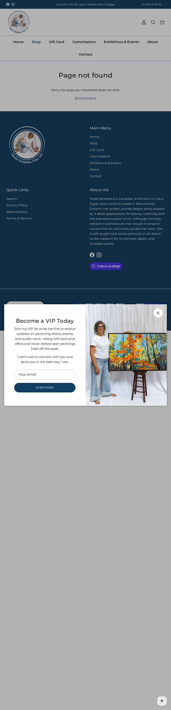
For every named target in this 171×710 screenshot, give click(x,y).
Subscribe (45, 387)
